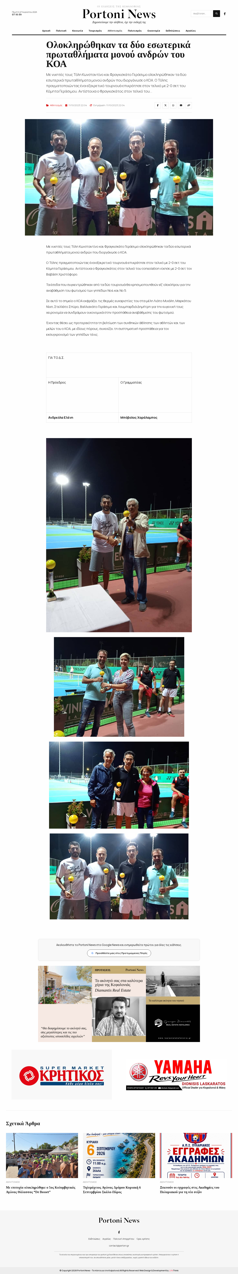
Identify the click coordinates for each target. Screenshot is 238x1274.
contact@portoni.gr (119, 1245)
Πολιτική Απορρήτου (123, 1238)
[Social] (224, 13)
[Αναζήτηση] (216, 13)
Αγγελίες (106, 1238)
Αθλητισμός (56, 105)
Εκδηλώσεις (94, 1238)
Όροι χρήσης (143, 1238)
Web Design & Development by (159, 1270)
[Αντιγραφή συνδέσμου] (189, 105)
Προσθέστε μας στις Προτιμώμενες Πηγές (119, 953)
